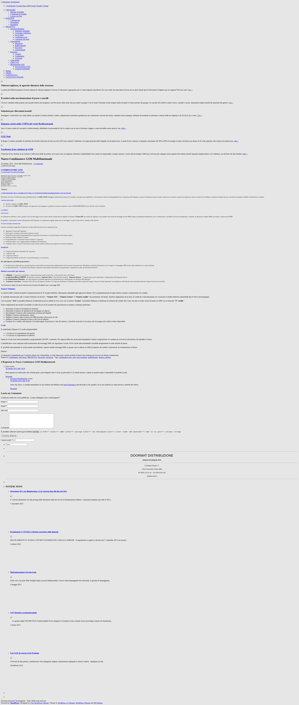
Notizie (8, 71)
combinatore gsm (65, 357)
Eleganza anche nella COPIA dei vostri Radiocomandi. (27, 124)
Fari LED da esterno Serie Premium (24, 653)
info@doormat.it (70, 385)
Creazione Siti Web (22, 39)
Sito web (4, 410)
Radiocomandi (20, 46)
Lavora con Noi (16, 16)
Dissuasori (19, 44)
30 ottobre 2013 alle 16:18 (20, 381)
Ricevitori (18, 48)
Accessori (18, 58)
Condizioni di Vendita (18, 14)
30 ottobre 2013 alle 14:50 (15, 369)
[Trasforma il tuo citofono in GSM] (2, 145)
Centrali (18, 54)
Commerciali (15, 20)
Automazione (15, 41)
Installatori (14, 25)
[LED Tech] (2, 133)
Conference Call (21, 37)
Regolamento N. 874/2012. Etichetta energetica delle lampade (34, 532)
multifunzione (93, 357)
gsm (74, 357)
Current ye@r (6, 440)
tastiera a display (105, 357)
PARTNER (10, 18)
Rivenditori (14, 22)
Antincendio (14, 60)
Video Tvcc (14, 62)
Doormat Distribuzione (18, 379)
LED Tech (6, 136)
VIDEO (9, 73)
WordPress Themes (83, 703)
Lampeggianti (20, 50)
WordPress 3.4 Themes (66, 703)
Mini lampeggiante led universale (23, 572)
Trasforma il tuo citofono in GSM (17, 149)
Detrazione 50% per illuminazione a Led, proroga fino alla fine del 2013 (38, 491)
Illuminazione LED (17, 65)
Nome (4, 402)
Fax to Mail (19, 35)
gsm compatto (82, 357)
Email (4, 406)
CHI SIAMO (10, 10)
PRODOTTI (10, 27)
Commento (5, 428)
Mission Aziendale (17, 12)
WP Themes (98, 703)
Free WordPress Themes (40, 703)
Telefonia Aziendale (22, 31)
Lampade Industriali (22, 69)
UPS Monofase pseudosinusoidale (23, 613)
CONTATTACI (11, 75)
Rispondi (9, 376)
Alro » (190, 90)
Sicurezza (13, 52)
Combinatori (19, 56)
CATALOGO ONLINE (14, 77)
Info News (23, 357)
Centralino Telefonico (23, 33)
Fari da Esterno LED (22, 67)
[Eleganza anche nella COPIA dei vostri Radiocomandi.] (2, 120)
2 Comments (38, 164)
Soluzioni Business (17, 29)
